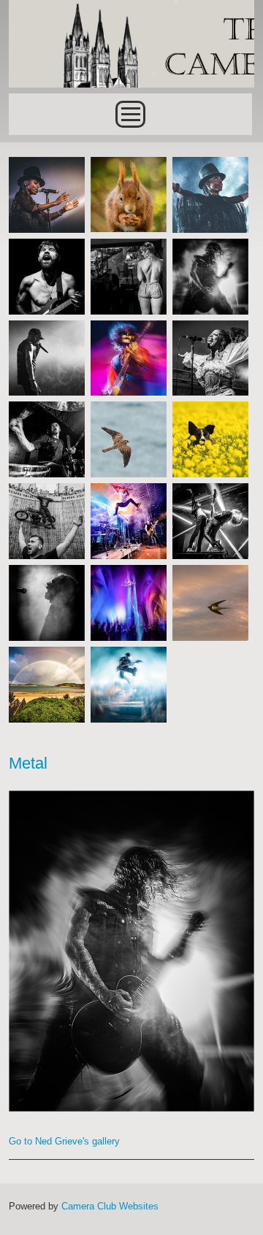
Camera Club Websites (110, 1206)
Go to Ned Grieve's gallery (64, 1141)
